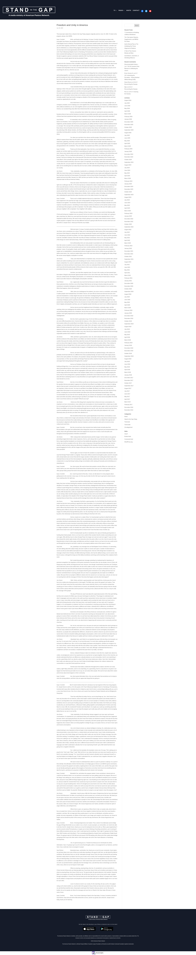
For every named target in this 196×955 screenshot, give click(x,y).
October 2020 (128, 288)
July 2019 (127, 329)
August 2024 (127, 165)
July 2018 (127, 361)
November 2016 (128, 410)
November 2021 (128, 253)
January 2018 (128, 375)
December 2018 (128, 348)
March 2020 (127, 307)
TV (114, 10)
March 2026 (127, 113)
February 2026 (128, 116)
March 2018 (127, 372)
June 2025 (127, 138)
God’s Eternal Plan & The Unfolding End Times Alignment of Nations (131, 46)
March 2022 (127, 243)
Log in (126, 433)
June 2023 (127, 202)
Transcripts (127, 424)
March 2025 (127, 146)
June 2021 (127, 267)
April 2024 (127, 175)
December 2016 (128, 407)
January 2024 (128, 183)
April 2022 (127, 240)
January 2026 (128, 119)
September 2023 (128, 194)
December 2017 (128, 377)
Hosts (128, 10)
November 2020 (128, 286)
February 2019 (128, 342)
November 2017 (128, 380)
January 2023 (128, 216)
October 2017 (128, 383)
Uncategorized (128, 427)
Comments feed (128, 439)
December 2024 (128, 154)
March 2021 (127, 275)
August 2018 (127, 358)
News (126, 416)
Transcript (127, 422)
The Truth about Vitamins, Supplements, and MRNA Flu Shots (131, 39)
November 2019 (128, 318)
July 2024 (127, 167)
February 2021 (128, 278)
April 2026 (127, 111)
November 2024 (128, 157)
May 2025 (127, 140)
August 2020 (127, 294)
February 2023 (128, 213)
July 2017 (127, 391)
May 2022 (127, 237)
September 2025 (128, 130)
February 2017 (128, 404)
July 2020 (127, 297)
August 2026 (127, 100)
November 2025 (128, 124)
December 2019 (128, 315)
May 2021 (127, 270)
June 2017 (127, 394)
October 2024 (128, 159)
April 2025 (127, 143)
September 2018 (128, 356)
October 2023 (128, 192)
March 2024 (127, 178)
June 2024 (127, 170)
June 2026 (127, 105)
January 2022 (128, 248)
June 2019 (127, 332)
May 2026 (127, 108)
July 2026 (127, 103)
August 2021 (127, 262)
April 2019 (127, 337)
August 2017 (127, 388)
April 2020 (127, 305)
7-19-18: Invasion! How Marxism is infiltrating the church (131, 68)
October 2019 (128, 321)
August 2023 (127, 197)
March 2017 (127, 402)
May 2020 (127, 302)
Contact (136, 10)
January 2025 (128, 151)
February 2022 (128, 245)
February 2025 (128, 148)
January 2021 (128, 280)
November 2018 (128, 350)
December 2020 (128, 283)
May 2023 (127, 205)
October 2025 (128, 127)
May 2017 (127, 396)
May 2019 (127, 334)
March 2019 (127, 340)
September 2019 (128, 323)
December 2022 (128, 218)
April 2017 (127, 399)
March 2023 (127, 210)
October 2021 (128, 256)
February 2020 (128, 310)
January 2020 (128, 313)
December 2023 (128, 186)
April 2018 (127, 369)
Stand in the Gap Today (130, 419)
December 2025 (128, 122)
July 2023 (127, 200)
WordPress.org (128, 442)
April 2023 (127, 208)
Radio (121, 10)
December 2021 (128, 251)
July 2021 (127, 264)
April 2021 (127, 272)
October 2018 (128, 353)
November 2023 (128, 189)
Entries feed (127, 436)
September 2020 (128, 291)
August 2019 (127, 326)
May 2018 (127, 367)
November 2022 (128, 221)
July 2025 (127, 135)
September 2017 (128, 385)
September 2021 (128, 259)
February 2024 (128, 181)
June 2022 (127, 235)
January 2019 (128, 345)
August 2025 (127, 132)
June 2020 (127, 299)
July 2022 (127, 232)
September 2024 (128, 162)
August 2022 (127, 229)
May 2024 (127, 173)
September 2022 (128, 227)
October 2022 (128, 224)
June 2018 (127, 364)
